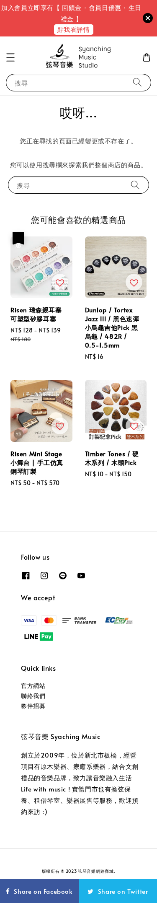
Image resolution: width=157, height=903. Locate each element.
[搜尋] (137, 82)
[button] (10, 57)
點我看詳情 (73, 29)
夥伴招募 (33, 706)
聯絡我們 (33, 696)
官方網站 (33, 686)
